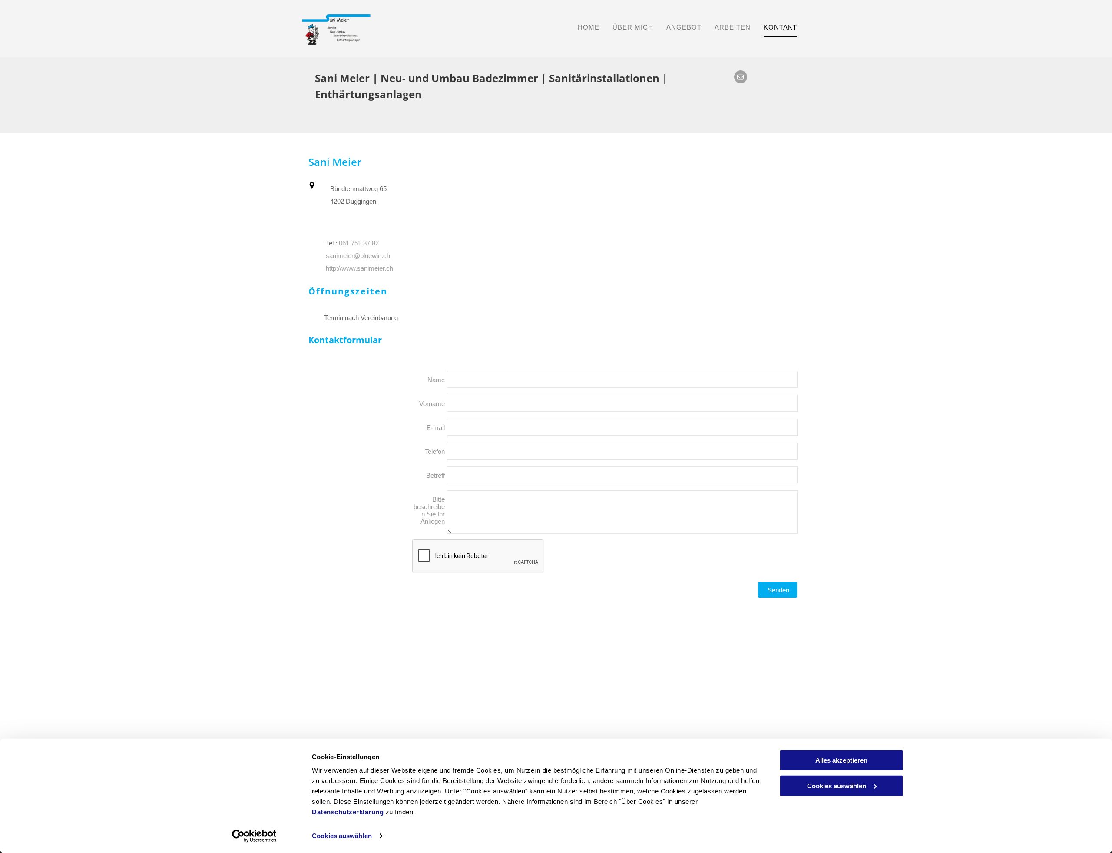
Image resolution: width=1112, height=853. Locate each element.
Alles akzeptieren (841, 760)
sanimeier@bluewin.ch (358, 255)
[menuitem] (588, 27)
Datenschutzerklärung (348, 812)
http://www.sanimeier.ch (359, 268)
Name (436, 380)
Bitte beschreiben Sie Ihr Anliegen (429, 510)
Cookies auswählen (342, 836)
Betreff (435, 475)
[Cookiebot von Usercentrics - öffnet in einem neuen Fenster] (254, 836)
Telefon (435, 451)
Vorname (432, 403)
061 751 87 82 (359, 243)
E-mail (436, 427)
